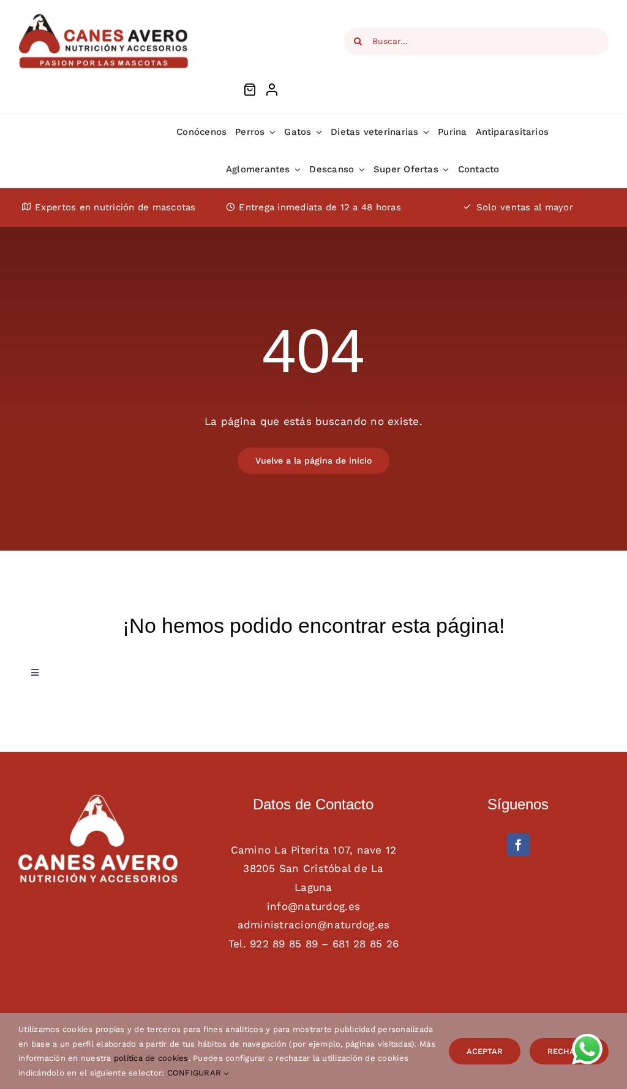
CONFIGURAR (195, 1072)
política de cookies (151, 1058)
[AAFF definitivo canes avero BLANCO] (98, 799)
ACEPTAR (485, 1051)
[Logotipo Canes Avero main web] (104, 17)
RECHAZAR (569, 1051)
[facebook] (518, 844)
